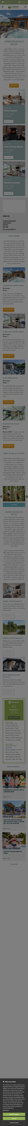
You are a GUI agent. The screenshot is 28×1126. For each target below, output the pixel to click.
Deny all (14, 1118)
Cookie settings (14, 1122)
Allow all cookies (14, 1114)
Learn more (6, 1110)
